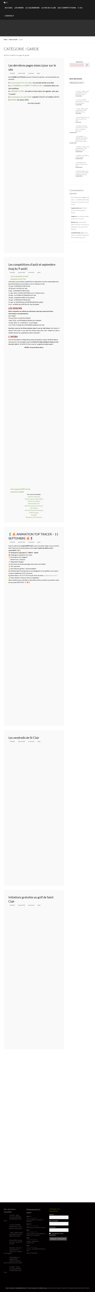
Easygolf (34, 515)
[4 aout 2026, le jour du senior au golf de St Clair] (71, 118)
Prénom (51, 1214)
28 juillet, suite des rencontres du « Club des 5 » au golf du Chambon (81, 128)
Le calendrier (33, 8)
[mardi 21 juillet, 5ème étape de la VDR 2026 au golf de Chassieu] (71, 172)
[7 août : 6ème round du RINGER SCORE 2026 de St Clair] (71, 110)
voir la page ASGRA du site (20, 489)
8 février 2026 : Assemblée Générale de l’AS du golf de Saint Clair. (80, 235)
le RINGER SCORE (17, 91)
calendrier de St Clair (18, 279)
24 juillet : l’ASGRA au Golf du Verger (82, 156)
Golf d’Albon (34, 508)
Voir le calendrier (32, 1253)
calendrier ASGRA (17, 492)
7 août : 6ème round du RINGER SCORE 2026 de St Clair (81, 110)
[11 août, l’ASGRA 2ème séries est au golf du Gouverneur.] (71, 101)
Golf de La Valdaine (34, 501)
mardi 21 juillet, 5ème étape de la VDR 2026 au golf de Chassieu (82, 172)
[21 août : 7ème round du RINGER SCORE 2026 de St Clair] (71, 92)
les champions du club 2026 (20, 97)
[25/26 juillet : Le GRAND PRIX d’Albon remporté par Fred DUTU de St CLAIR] (71, 138)
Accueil (9, 8)
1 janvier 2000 (21, 73)
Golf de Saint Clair (34, 503)
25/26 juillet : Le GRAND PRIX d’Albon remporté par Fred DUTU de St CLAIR (81, 139)
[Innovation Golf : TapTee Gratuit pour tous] (71, 164)
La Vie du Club (48, 8)
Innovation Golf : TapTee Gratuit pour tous (81, 164)
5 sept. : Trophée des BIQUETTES (33, 1242)
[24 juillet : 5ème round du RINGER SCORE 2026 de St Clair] (71, 148)
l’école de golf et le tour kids (21, 83)
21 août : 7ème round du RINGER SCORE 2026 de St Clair (82, 92)
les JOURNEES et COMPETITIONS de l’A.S (26, 86)
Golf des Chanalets (34, 497)
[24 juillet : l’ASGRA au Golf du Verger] (71, 157)
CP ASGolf (12, 73)
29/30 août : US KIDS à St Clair (36, 1227)
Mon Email (52, 1227)
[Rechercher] (87, 65)
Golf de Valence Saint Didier (34, 499)
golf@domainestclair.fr (50, 575)
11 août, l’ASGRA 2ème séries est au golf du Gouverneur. (82, 101)
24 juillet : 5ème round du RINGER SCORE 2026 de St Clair (82, 148)
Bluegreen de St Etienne (34, 517)
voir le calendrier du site (19, 276)
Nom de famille (53, 1221)
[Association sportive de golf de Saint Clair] (6, 2)
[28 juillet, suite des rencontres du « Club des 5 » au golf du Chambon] (71, 127)
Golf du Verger (34, 512)
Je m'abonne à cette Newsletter (56, 1234)
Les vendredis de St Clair (23, 737)
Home (5, 39)
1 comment (31, 73)
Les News (19, 8)
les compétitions (67, 8)
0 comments (31, 272)
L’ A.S (80, 8)
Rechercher (79, 62)
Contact (9, 16)
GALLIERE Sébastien (77, 197)
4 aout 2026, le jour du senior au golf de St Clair (82, 118)
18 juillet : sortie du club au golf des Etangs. (79, 210)
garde (38, 73)
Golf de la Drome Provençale (33, 506)
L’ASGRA (13, 100)
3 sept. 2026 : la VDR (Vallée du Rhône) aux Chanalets (36, 1234)
